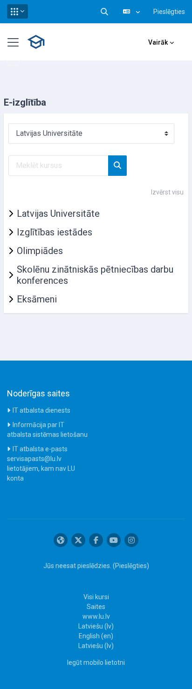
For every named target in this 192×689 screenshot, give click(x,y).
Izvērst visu (167, 192)
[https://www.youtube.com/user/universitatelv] (114, 540)
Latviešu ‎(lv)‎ (96, 626)
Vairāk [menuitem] (158, 42)
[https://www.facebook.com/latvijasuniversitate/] (96, 540)
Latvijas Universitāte (58, 213)
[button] (17, 11)
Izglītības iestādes (54, 232)
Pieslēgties (169, 11)
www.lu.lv (96, 616)
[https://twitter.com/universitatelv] (78, 540)
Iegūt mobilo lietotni (96, 662)
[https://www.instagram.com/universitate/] (131, 540)
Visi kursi (96, 597)
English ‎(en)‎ (96, 636)
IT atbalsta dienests (41, 410)
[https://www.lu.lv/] (61, 540)
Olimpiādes (40, 250)
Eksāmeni (37, 299)
